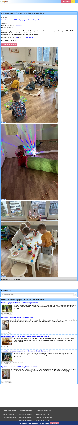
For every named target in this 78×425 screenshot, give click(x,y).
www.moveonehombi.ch (28, 37)
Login (73, 1)
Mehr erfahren (44, 423)
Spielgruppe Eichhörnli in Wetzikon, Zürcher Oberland (19, 367)
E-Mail (16, 37)
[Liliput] (4, 1)
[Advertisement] (39, 7)
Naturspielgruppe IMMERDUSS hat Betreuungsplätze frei (19, 303)
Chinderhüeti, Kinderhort (34, 20)
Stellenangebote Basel (26, 414)
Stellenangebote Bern (25, 417)
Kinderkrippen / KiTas (42, 420)
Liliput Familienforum (9, 417)
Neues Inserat (66, 1)
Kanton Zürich (19, 26)
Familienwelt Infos (8, 414)
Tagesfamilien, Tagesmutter (44, 417)
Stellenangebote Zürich (26, 420)
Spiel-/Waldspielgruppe (20, 20)
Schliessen (54, 423)
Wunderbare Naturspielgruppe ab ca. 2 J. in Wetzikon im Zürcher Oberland (25, 351)
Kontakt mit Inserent (9, 44)
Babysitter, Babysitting (42, 414)
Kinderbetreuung (6, 20)
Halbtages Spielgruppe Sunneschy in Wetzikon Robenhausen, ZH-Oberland (25, 336)
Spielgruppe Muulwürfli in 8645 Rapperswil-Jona (17, 317)
